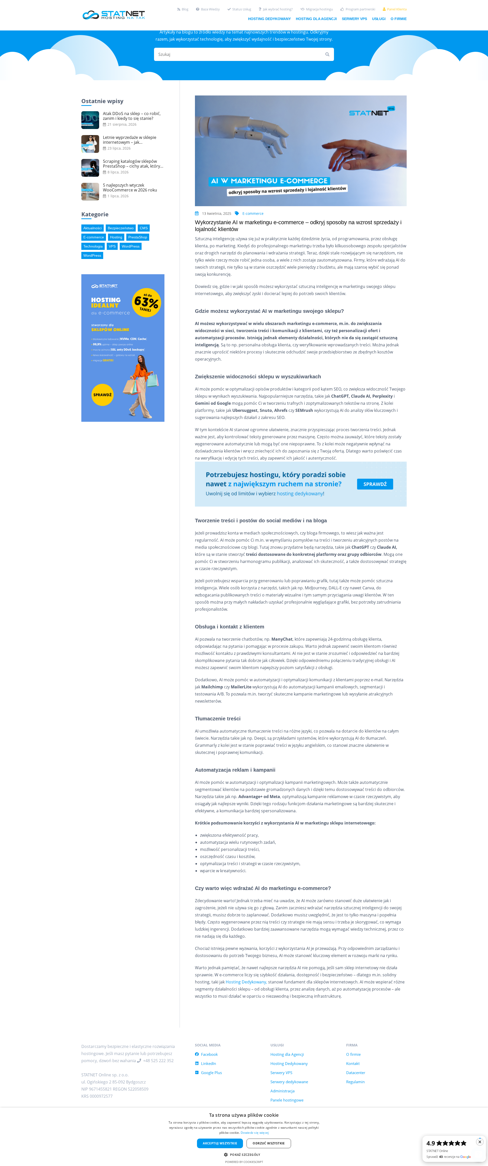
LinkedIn (208, 1063)
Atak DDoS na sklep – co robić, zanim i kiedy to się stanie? (132, 116)
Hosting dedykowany (269, 19)
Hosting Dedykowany (289, 1063)
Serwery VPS (354, 19)
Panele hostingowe (286, 1100)
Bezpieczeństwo (121, 228)
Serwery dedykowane (289, 1081)
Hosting (116, 237)
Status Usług (241, 9)
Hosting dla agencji (316, 19)
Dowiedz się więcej (255, 1132)
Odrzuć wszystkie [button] (269, 1143)
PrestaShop (137, 237)
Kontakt (353, 1063)
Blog (185, 9)
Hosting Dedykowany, (246, 982)
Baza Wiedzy (210, 9)
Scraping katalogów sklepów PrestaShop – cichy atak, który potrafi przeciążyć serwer (131, 164)
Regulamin (355, 1081)
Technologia (93, 246)
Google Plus (211, 1072)
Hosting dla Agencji (287, 1054)
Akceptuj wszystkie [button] (220, 1143)
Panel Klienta (397, 9)
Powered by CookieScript (244, 1162)
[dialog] (244, 1137)
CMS (144, 228)
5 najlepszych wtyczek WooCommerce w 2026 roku (130, 187)
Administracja (282, 1090)
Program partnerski (360, 9)
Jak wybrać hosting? (278, 9)
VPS (112, 246)
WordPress (131, 246)
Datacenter (355, 1072)
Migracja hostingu (319, 9)
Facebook (209, 1054)
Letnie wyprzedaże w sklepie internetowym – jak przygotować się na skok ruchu (132, 140)
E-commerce (253, 213)
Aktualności (92, 228)
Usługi (379, 19)
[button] (244, 1154)
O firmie (399, 19)
